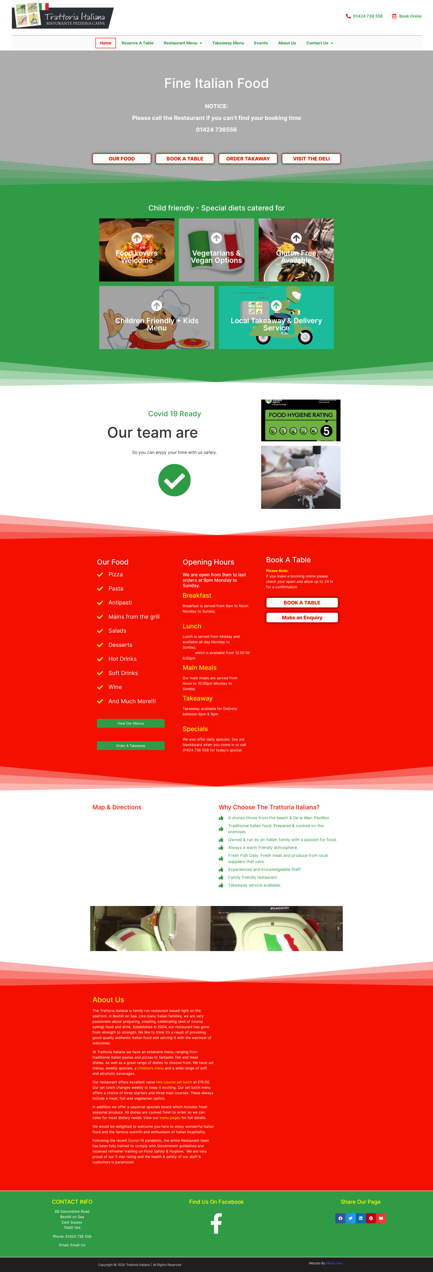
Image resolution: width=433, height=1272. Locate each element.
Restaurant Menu (180, 43)
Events (261, 43)
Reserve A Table (138, 43)
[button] (94, 928)
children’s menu (151, 1068)
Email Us (77, 1245)
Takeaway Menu (228, 43)
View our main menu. (215, 688)
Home (105, 43)
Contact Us (317, 43)
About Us (287, 43)
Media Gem (334, 1263)
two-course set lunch (174, 1082)
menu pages (170, 1117)
